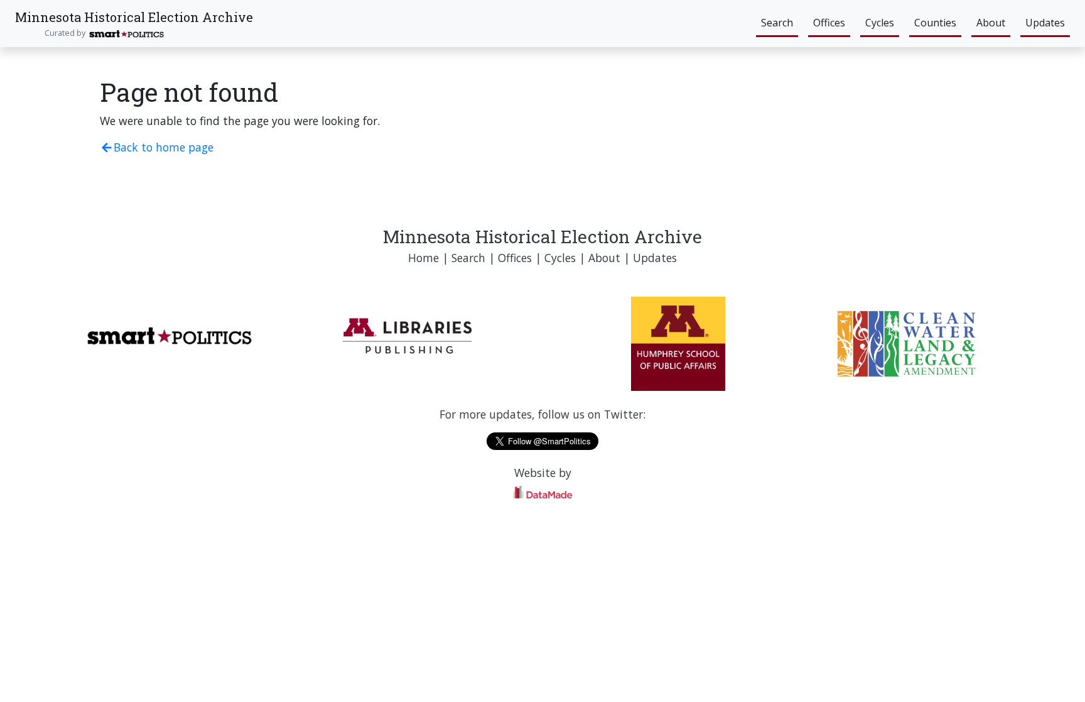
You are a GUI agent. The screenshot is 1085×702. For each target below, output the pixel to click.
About (990, 23)
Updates (1045, 23)
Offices (829, 23)
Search (777, 23)
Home (423, 257)
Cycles (879, 23)
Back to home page (163, 147)
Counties (935, 23)
